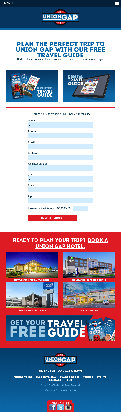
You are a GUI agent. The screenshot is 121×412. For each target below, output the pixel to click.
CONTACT (55, 380)
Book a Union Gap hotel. (71, 243)
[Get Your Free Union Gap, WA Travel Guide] (60, 328)
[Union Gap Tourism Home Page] (60, 17)
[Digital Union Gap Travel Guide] (89, 86)
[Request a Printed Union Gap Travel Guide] (32, 86)
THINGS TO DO (23, 377)
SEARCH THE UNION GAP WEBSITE (60, 371)
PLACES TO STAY (46, 377)
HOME (68, 380)
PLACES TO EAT (69, 377)
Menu (8, 3)
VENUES (88, 377)
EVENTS (101, 377)
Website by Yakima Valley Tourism (60, 390)
